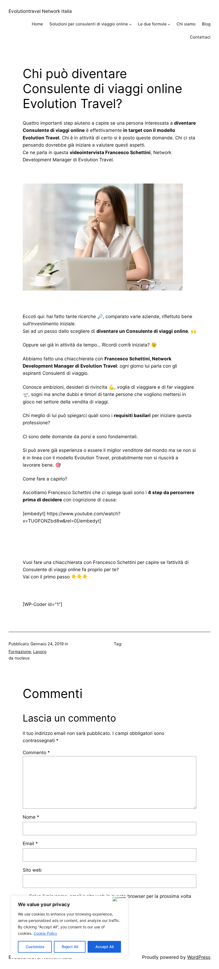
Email (30, 843)
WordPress (198, 957)
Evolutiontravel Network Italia (40, 11)
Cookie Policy (45, 933)
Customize (35, 946)
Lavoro (39, 651)
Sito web (32, 870)
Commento (36, 752)
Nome (31, 817)
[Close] (119, 899)
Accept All (104, 946)
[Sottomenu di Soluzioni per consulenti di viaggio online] (130, 24)
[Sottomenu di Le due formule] (169, 24)
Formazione (20, 651)
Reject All (70, 946)
